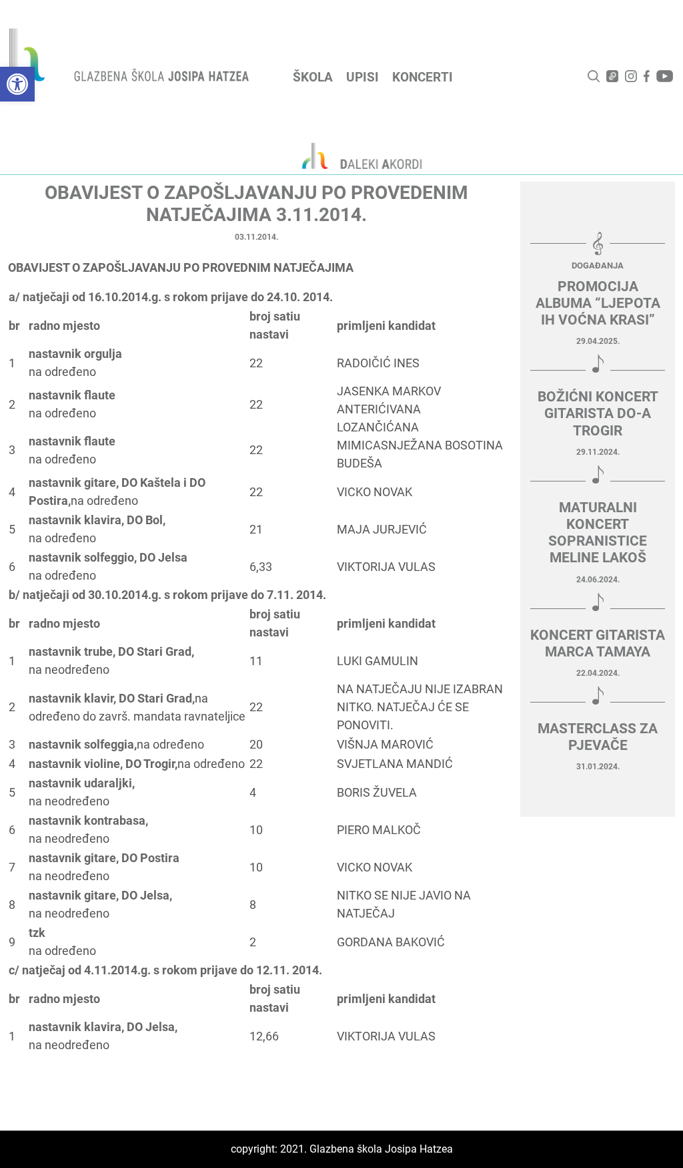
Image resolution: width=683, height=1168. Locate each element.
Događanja (598, 265)
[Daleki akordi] (355, 155)
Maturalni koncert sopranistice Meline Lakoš (597, 533)
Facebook (647, 76)
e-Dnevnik (612, 76)
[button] (17, 84)
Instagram (631, 76)
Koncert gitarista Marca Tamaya (597, 643)
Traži (594, 76)
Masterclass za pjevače (598, 737)
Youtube (664, 76)
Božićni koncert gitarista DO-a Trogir (598, 413)
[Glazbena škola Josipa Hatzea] (130, 58)
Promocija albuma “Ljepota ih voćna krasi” (598, 303)
